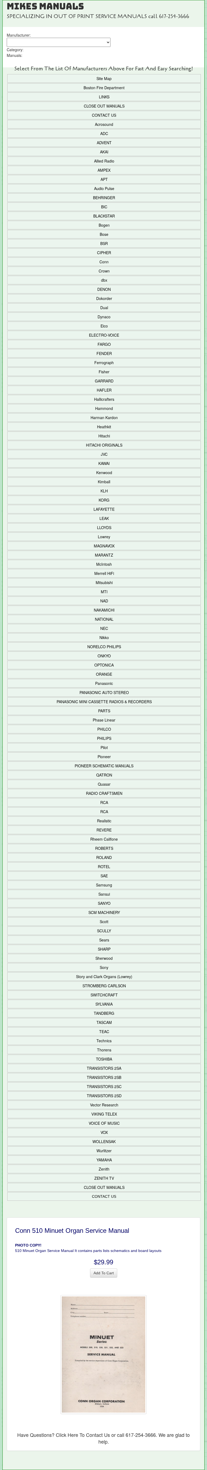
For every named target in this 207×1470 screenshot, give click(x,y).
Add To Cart (104, 1273)
